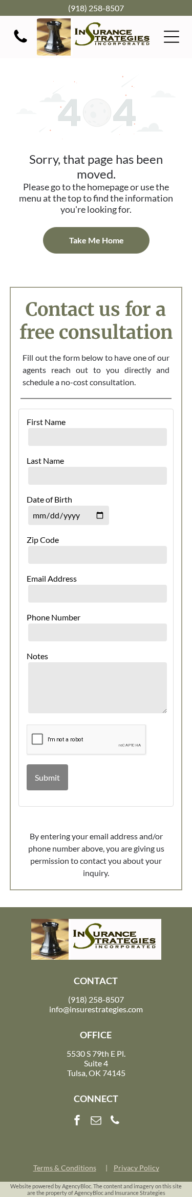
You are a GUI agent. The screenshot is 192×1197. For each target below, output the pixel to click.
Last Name (45, 460)
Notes (37, 656)
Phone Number (53, 617)
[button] (171, 36)
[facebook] (77, 1121)
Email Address (52, 578)
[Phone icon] (20, 41)
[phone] (115, 1121)
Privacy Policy (136, 1167)
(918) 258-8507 (96, 8)
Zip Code (43, 539)
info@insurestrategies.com (96, 1009)
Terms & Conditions (64, 1167)
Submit (47, 777)
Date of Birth (49, 499)
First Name (46, 422)
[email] (96, 1121)
